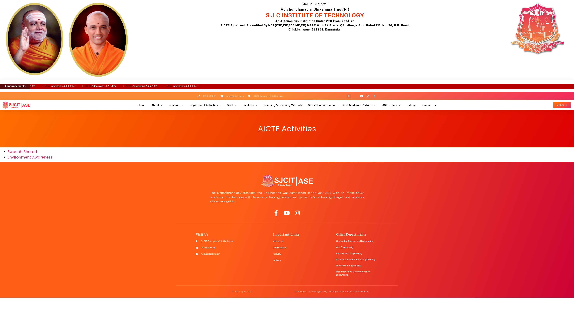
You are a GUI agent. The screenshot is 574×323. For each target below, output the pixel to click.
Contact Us (429, 105)
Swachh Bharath (22, 151)
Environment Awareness (29, 157)
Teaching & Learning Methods (283, 105)
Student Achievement (322, 105)
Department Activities (204, 105)
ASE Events (389, 105)
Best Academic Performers (359, 105)
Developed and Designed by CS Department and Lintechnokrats (332, 291)
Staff (230, 105)
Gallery (411, 105)
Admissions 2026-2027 (46, 86)
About (155, 105)
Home (141, 105)
